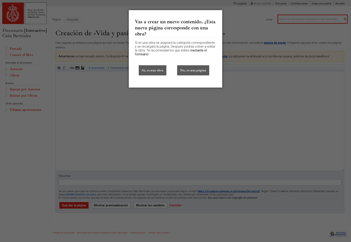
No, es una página (193, 70)
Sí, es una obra (152, 70)
